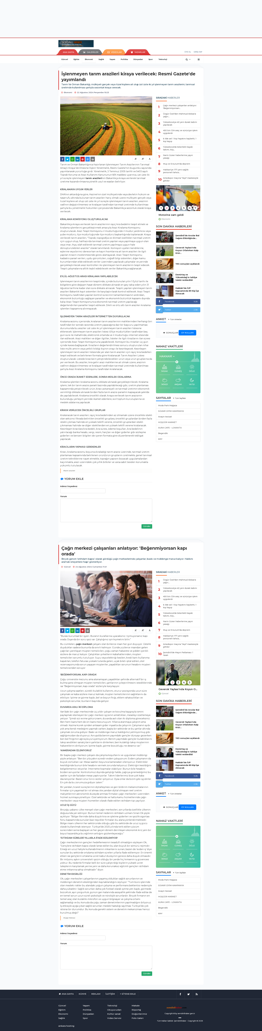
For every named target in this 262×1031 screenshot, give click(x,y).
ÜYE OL (187, 52)
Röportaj (136, 1010)
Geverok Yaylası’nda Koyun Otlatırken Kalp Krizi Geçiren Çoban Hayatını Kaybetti (178, 689)
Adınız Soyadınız (68, 486)
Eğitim (76, 59)
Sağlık (101, 59)
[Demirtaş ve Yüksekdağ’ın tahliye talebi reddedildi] (164, 277)
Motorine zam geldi (171, 214)
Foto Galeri (138, 1018)
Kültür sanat (113, 1014)
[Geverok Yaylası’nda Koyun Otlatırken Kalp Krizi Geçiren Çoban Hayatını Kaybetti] (178, 674)
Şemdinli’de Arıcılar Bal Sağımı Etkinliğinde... (187, 236)
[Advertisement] (131, 18)
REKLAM (95, 994)
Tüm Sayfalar (180, 398)
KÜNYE (82, 994)
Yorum (63, 496)
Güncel (64, 59)
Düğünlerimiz (139, 1014)
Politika (124, 59)
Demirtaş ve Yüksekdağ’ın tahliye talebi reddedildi (186, 277)
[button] (167, 356)
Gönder (147, 526)
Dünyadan (138, 59)
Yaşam (112, 59)
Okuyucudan (114, 1010)
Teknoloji (162, 59)
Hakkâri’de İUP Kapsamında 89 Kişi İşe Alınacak (187, 291)
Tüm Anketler (176, 319)
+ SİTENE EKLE (128, 994)
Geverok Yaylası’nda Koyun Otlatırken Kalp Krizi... (186, 250)
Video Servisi (114, 1018)
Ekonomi (89, 59)
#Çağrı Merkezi (69, 918)
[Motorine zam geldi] (178, 200)
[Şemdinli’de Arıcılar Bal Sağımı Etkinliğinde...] (164, 237)
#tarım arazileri (69, 471)
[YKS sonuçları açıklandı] (164, 264)
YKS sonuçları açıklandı (187, 264)
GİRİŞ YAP (198, 52)
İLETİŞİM (110, 994)
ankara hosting (66, 1026)
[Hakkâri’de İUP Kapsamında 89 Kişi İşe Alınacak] (164, 291)
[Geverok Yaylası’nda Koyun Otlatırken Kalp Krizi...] (164, 250)
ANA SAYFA (68, 52)
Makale (136, 1005)
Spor (150, 59)
